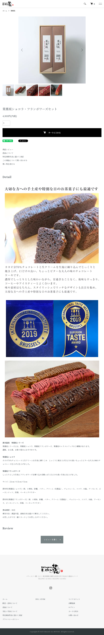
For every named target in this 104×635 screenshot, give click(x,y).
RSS (37, 599)
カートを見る (73, 611)
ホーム (5, 11)
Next (82, 50)
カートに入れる (54, 132)
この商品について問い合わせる (15, 160)
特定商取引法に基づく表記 (13, 156)
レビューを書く (51, 539)
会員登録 (71, 603)
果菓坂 (13, 11)
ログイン (71, 607)
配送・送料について (10, 603)
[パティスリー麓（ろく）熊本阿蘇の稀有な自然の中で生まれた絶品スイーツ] (8, 3)
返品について (8, 153)
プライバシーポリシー (11, 619)
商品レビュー (8, 149)
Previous (22, 50)
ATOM (42, 599)
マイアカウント (74, 599)
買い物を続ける (9, 164)
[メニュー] (100, 4)
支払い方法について (10, 611)
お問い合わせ (73, 615)
